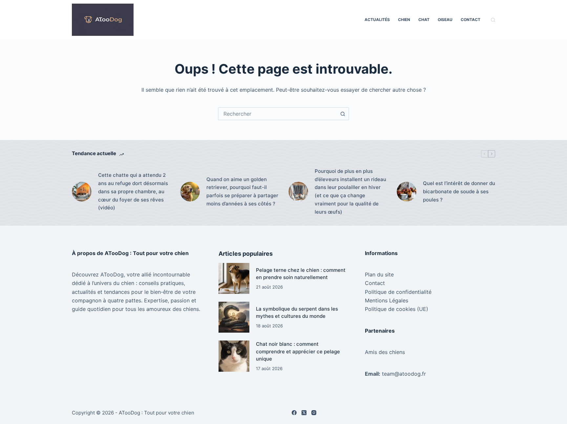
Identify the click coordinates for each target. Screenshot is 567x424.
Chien (404, 19)
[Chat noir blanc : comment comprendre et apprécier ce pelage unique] (234, 356)
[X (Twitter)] (304, 412)
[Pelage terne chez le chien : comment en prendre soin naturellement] (234, 278)
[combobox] (278, 113)
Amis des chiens (385, 352)
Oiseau (445, 19)
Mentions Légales (386, 300)
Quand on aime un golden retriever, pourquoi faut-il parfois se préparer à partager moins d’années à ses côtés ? (242, 191)
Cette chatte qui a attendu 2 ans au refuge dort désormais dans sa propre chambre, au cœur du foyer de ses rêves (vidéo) (133, 191)
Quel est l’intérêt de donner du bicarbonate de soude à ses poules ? (459, 191)
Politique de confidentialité (398, 292)
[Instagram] (313, 412)
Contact (470, 19)
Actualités (377, 19)
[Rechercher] (493, 20)
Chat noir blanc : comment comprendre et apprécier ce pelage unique (298, 351)
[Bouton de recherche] (342, 114)
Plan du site (379, 274)
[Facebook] (294, 412)
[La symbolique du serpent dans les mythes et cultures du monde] (234, 317)
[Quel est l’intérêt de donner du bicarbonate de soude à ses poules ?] (406, 191)
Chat (424, 19)
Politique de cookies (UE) (396, 309)
